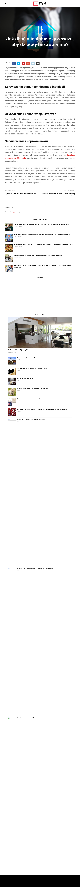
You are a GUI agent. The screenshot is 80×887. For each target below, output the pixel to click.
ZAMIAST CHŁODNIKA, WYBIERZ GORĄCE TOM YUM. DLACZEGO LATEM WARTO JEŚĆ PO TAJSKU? (43, 245)
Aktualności (40, 33)
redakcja (10, 352)
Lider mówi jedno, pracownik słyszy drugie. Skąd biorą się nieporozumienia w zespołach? (41, 224)
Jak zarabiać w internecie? (25, 378)
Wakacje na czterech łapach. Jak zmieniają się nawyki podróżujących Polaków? (38, 255)
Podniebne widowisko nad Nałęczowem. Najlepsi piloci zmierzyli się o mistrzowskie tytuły (42, 234)
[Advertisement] (40, 294)
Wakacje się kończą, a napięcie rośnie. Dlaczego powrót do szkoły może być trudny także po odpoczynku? (42, 266)
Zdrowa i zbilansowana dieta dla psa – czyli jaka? (32, 388)
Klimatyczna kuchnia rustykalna (27, 718)
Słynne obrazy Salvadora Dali (26, 358)
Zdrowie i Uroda (18, 246)
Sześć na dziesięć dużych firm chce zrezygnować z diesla (35, 568)
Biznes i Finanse (18, 226)
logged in (15, 212)
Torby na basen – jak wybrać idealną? (28, 399)
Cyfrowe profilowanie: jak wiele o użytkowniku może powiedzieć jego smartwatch (42, 409)
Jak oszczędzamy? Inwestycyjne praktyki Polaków (32, 368)
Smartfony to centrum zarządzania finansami (31, 419)
